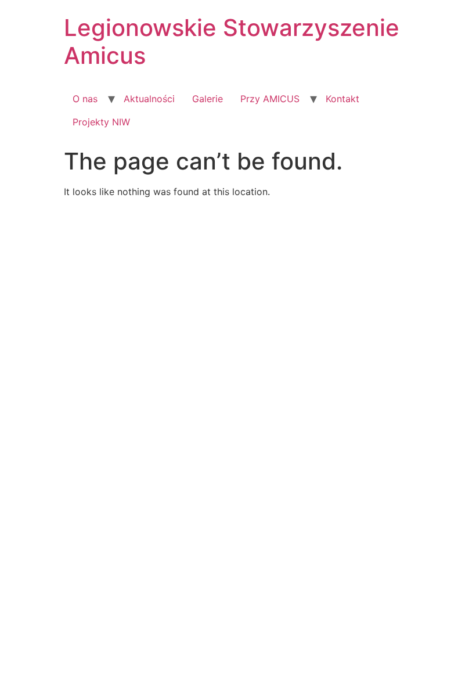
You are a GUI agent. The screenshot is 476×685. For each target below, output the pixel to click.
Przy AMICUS (270, 98)
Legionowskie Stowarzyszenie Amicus (231, 41)
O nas (85, 98)
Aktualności (149, 98)
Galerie (207, 98)
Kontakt (342, 98)
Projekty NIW (101, 122)
